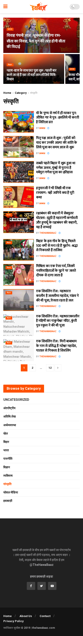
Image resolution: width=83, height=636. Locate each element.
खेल (5, 433)
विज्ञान (6, 467)
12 (50, 367)
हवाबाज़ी (7, 500)
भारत (10, 29)
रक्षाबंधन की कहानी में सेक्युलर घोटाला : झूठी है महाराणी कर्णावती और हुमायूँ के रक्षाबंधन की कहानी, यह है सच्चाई (57, 220)
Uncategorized (16, 399)
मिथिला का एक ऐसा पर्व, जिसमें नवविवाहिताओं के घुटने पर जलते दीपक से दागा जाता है (56, 270)
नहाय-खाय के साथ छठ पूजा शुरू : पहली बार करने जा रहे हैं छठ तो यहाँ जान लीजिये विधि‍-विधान (31, 75)
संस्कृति (33, 92)
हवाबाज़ (42, 128)
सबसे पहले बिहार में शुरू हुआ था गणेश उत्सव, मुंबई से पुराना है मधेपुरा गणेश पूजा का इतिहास (55, 167)
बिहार (10, 65)
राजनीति (7, 458)
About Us (25, 616)
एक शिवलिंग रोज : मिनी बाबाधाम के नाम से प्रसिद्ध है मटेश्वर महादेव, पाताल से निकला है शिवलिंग (56, 346)
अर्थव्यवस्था (9, 425)
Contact (45, 616)
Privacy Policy (13, 621)
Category (21, 92)
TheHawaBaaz (47, 233)
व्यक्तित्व (8, 475)
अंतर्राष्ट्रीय (9, 408)
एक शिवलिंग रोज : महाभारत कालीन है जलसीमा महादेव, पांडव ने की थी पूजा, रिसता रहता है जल (57, 295)
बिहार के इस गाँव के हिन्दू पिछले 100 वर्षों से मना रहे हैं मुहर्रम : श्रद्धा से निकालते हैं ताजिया (57, 245)
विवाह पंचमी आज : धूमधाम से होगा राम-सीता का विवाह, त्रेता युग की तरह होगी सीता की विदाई (36, 41)
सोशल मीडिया (10, 492)
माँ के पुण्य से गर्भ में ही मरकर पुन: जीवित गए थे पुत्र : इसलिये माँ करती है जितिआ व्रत (57, 117)
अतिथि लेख (9, 416)
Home (7, 92)
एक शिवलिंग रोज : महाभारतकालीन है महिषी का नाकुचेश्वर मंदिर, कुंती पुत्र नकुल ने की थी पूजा (57, 321)
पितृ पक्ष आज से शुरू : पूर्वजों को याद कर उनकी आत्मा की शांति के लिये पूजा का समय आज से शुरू (56, 142)
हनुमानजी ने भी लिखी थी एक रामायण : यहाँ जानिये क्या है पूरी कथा (55, 192)
